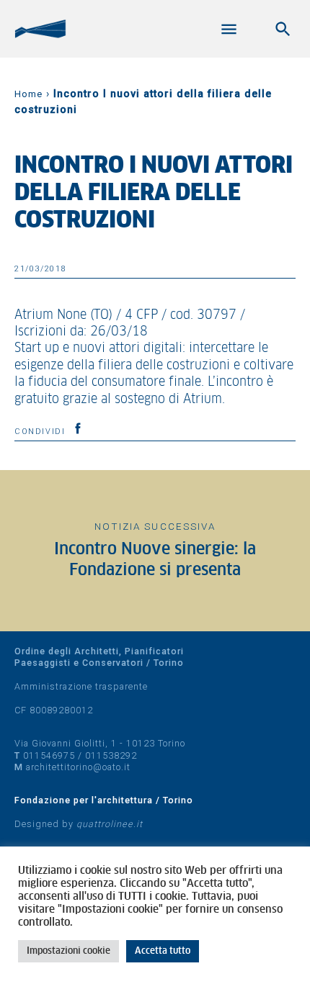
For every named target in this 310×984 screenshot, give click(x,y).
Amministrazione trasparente (81, 686)
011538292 (111, 755)
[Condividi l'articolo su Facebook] (78, 428)
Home (28, 94)
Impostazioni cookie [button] (68, 951)
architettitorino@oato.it (78, 767)
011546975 (49, 755)
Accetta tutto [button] (162, 951)
